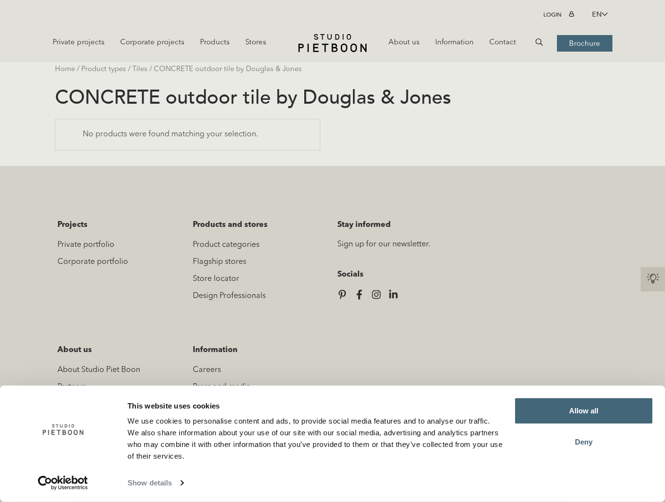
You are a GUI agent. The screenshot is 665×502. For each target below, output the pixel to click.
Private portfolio (85, 245)
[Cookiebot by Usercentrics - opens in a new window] (63, 483)
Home (65, 69)
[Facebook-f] (359, 294)
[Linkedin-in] (393, 294)
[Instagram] (376, 294)
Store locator (216, 279)
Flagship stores (219, 262)
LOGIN (552, 15)
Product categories (226, 245)
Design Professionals (229, 296)
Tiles (140, 69)
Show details (150, 483)
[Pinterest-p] (342, 294)
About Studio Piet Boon (98, 370)
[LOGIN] (572, 15)
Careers (207, 370)
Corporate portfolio (92, 262)
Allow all (583, 411)
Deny (583, 441)
